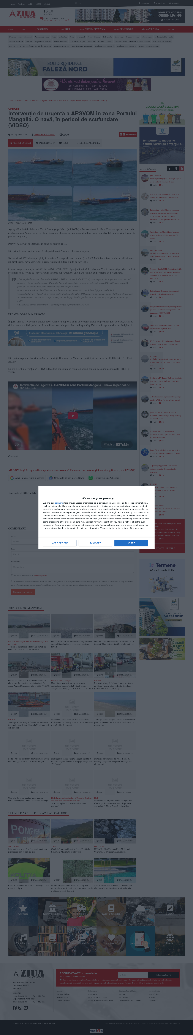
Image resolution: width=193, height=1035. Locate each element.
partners (59, 503)
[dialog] (96, 517)
